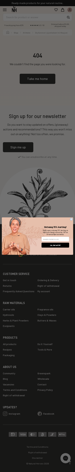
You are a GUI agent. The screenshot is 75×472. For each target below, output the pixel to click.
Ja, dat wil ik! (55, 245)
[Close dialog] (71, 219)
